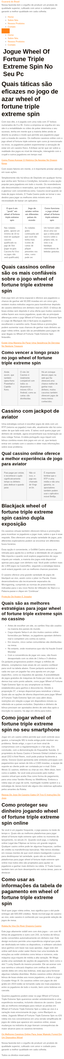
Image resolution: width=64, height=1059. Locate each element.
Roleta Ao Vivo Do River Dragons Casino (21, 926)
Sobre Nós (13, 20)
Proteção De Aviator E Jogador (17, 596)
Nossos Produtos (16, 23)
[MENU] (6, 30)
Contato (12, 26)
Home (11, 17)
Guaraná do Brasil (10, 1)
